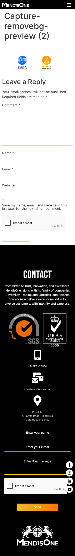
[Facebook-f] (69, 464)
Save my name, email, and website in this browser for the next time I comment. (34, 207)
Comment (11, 105)
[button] (69, 5)
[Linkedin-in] (69, 481)
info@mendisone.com (37, 389)
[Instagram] (69, 473)
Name (8, 153)
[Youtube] (69, 489)
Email (7, 169)
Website (8, 185)
